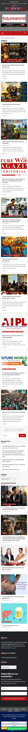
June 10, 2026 (5, 339)
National (8, 61)
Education (15, 59)
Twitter (8, 3)
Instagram (14, 3)
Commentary (5, 292)
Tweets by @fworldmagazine (9, 657)
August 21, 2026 (6, 600)
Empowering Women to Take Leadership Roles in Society (13, 460)
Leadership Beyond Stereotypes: (11, 104)
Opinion (17, 292)
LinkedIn (25, 3)
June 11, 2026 (5, 300)
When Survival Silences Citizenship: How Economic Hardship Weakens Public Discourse (13, 180)
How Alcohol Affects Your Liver (10, 469)
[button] (16, 728)
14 (18, 430)
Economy (10, 59)
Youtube (20, 3)
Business (4, 59)
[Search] (25, 33)
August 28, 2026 (6, 511)
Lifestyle (9, 621)
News (17, 331)
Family (9, 175)
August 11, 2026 (6, 106)
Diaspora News (6, 331)
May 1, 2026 (5, 414)
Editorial (4, 175)
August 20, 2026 (6, 627)
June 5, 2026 (5, 376)
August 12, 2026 (6, 68)
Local (4, 61)
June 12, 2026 (5, 262)
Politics (12, 61)
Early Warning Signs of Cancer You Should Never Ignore (13, 465)
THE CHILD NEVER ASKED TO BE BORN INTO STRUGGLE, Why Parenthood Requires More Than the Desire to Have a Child (13, 453)
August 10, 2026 (6, 145)
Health (4, 592)
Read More (4, 78)
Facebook (3, 3)
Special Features (19, 61)
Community (5, 215)
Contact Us (14, 5)
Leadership (21, 59)
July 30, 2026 (5, 223)
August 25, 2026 (6, 542)
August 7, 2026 (5, 184)
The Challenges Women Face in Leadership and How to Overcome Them (14, 447)
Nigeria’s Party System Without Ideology (13, 412)
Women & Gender (12, 504)
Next (22, 430)
